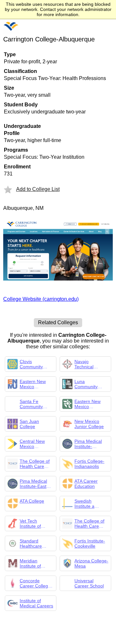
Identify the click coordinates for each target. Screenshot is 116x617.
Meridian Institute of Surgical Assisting (30, 563)
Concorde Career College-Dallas (36, 583)
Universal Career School (89, 583)
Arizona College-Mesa (91, 563)
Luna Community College (86, 384)
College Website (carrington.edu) (41, 299)
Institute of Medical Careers (36, 603)
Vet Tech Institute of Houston (30, 523)
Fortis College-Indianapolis (89, 464)
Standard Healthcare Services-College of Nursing (31, 543)
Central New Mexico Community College (32, 444)
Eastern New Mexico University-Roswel (87, 404)
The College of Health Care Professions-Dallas (89, 523)
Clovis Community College (31, 364)
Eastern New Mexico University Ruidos (33, 384)
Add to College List (38, 189)
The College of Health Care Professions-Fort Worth (36, 464)
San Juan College (29, 424)
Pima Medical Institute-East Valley (33, 483)
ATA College (32, 501)
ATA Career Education (86, 483)
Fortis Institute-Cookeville (89, 543)
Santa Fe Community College (31, 404)
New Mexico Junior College (89, 424)
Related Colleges (58, 322)
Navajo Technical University (84, 364)
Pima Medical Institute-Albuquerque (88, 444)
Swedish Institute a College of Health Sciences (90, 503)
